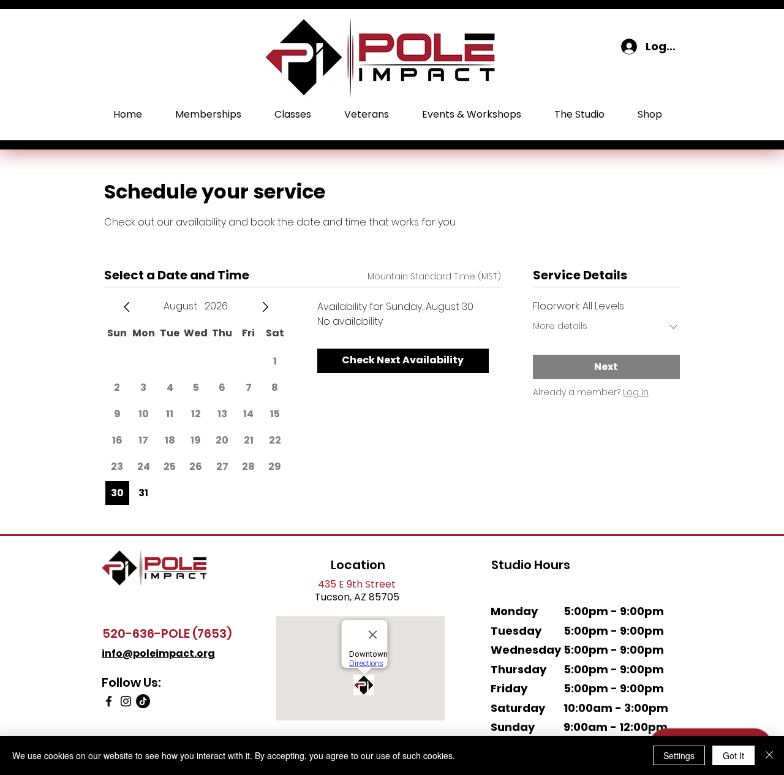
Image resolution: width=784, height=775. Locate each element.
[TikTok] (143, 701)
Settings (679, 755)
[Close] (769, 755)
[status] (434, 276)
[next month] (265, 307)
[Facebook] (109, 701)
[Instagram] (126, 701)
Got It (733, 755)
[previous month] (126, 307)
